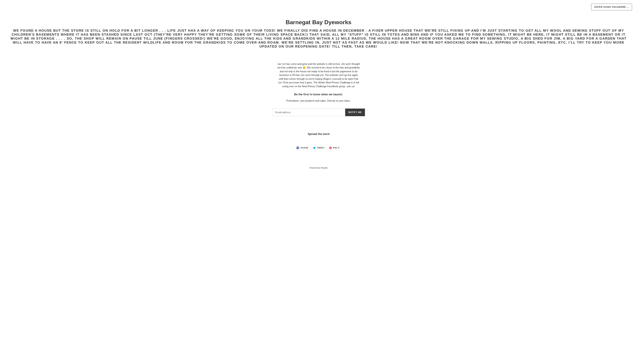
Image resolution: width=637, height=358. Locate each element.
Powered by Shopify (319, 168)
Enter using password (611, 7)
